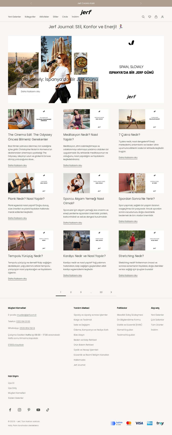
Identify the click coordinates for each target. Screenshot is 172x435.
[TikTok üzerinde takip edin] (48, 410)
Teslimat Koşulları (126, 334)
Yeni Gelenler (14, 16)
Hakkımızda (79, 359)
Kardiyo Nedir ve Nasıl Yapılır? (84, 256)
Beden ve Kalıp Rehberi (85, 339)
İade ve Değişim (82, 324)
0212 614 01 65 (23, 321)
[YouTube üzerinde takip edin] (38, 410)
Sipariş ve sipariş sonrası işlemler (91, 314)
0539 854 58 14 (27, 328)
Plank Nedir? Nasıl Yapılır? (26, 199)
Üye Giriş (12, 388)
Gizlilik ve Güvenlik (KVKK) (129, 324)
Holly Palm (13, 425)
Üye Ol (11, 383)
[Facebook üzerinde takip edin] (10, 410)
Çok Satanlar (157, 319)
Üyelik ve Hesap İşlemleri (86, 349)
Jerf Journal (79, 364)
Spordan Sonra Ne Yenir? (137, 199)
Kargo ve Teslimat (83, 319)
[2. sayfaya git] (111, 292)
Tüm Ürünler (157, 324)
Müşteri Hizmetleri (17, 393)
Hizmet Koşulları (125, 329)
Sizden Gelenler (15, 398)
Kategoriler (30, 16)
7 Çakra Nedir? (129, 135)
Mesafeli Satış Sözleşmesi (130, 314)
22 (101, 292)
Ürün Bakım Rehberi (84, 344)
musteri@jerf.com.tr (26, 314)
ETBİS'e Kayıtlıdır (16, 344)
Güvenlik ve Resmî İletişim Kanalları (91, 354)
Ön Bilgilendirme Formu (129, 319)
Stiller (55, 16)
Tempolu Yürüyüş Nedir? (25, 256)
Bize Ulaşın (79, 334)
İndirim (75, 16)
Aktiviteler (44, 16)
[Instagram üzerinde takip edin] (19, 410)
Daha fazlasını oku (30, 91)
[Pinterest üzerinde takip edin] (29, 410)
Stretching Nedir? (131, 256)
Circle (65, 16)
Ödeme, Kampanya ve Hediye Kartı (91, 329)
